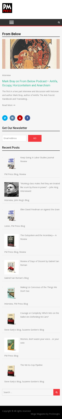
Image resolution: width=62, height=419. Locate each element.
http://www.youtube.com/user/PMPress (20, 118)
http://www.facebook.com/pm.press (27, 118)
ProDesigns (54, 413)
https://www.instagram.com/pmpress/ (12, 118)
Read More (7, 105)
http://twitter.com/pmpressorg (5, 118)
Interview (6, 75)
